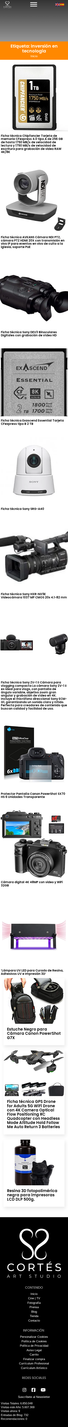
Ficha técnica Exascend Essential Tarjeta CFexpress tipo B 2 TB (32, 422)
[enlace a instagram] (24, 1390)
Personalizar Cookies (34, 1336)
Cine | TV (34, 1298)
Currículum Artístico (34, 1368)
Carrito (34, 1354)
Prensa (34, 1307)
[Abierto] (33, 4)
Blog (34, 1311)
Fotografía (34, 1302)
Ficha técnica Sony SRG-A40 (22, 509)
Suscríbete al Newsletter (34, 1397)
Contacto (34, 1320)
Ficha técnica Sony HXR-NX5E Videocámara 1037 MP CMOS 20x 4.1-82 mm (34, 595)
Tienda (34, 1316)
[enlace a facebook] (33, 1390)
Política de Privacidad (34, 1345)
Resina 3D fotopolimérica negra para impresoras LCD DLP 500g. (32, 1195)
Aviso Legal (34, 1350)
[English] (57, 4)
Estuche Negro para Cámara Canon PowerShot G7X (34, 1033)
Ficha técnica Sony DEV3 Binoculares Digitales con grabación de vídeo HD (29, 334)
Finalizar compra (34, 1359)
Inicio (34, 56)
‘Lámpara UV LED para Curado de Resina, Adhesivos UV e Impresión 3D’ (32, 972)
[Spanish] (62, 4)
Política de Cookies (34, 1341)
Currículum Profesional (34, 1363)
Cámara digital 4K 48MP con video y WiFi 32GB (32, 883)
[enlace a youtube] (43, 1390)
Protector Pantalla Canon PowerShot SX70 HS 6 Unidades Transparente (33, 795)
